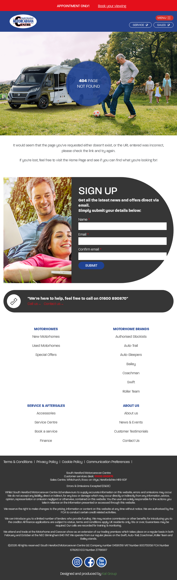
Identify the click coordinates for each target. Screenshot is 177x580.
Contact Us (131, 441)
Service (138, 25)
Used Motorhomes (46, 346)
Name (82, 219)
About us (131, 413)
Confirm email (88, 249)
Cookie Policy (72, 462)
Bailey (131, 364)
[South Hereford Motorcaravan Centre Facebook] (89, 563)
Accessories (46, 413)
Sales (161, 25)
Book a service (46, 431)
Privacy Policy (47, 462)
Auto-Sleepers (131, 355)
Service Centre (46, 422)
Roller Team (131, 391)
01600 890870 (104, 476)
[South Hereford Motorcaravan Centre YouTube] (101, 563)
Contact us (52, 304)
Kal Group (109, 574)
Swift (131, 382)
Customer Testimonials (131, 431)
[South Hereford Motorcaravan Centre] (23, 22)
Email (82, 234)
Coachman (131, 373)
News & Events (131, 422)
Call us (33, 304)
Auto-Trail (131, 346)
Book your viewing (112, 6)
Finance (46, 441)
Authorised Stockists (131, 336)
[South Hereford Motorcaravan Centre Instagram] (77, 563)
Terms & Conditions (17, 462)
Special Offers (46, 355)
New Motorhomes (46, 336)
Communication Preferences (108, 462)
